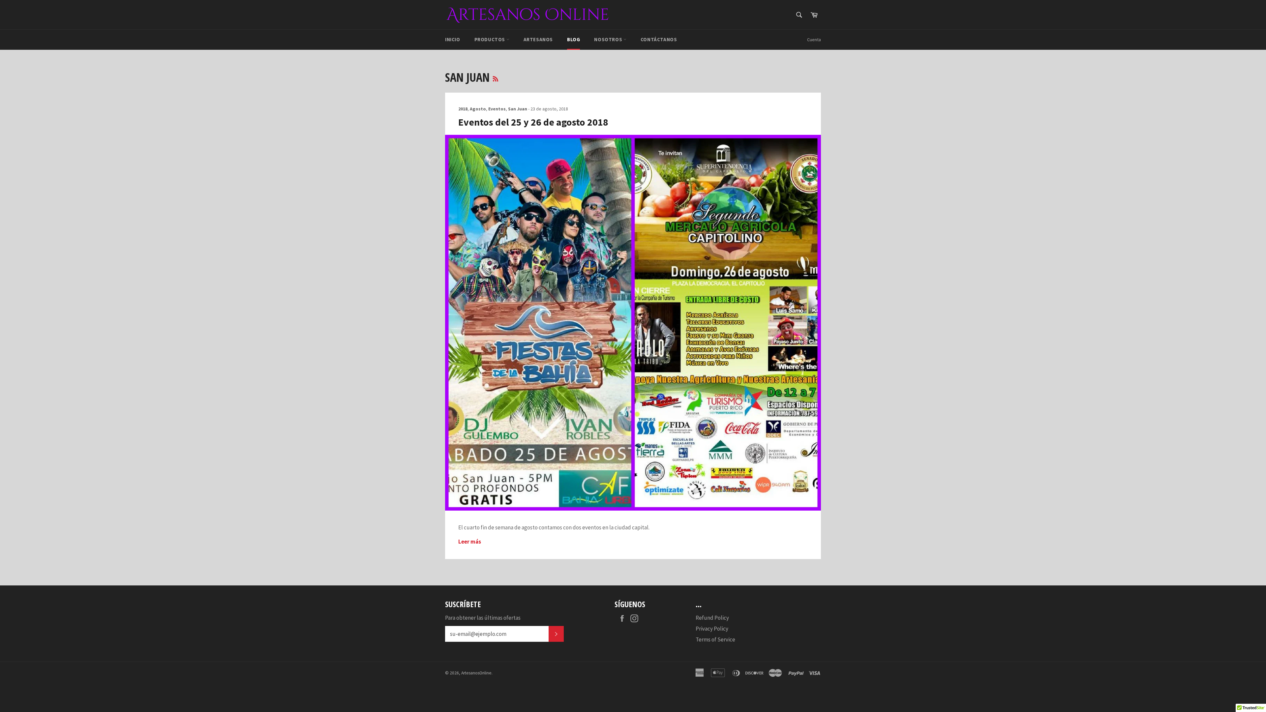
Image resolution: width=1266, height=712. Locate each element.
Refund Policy (712, 617)
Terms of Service (715, 639)
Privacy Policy (712, 628)
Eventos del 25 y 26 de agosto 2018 (533, 122)
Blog (573, 39)
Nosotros (608, 39)
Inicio (452, 39)
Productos (490, 39)
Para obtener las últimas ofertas (483, 617)
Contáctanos (659, 39)
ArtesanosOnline (476, 673)
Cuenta (814, 40)
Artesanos (538, 39)
